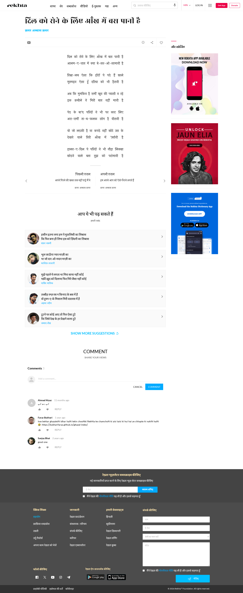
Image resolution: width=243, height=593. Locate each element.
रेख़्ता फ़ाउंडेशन (77, 516)
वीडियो (84, 6)
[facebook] (37, 577)
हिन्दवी (109, 516)
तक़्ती (35, 531)
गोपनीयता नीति (106, 496)
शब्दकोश (71, 6)
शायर (53, 6)
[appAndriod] (95, 577)
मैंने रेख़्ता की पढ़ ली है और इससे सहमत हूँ (113, 496)
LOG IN (199, 5)
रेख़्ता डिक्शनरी (113, 531)
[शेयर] (152, 42)
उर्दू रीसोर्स (38, 538)
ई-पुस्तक (96, 6)
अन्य (115, 6)
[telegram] (68, 577)
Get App (221, 5)
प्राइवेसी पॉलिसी (40, 588)
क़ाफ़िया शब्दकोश (41, 523)
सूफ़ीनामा (110, 523)
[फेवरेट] (161, 42)
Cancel (137, 386)
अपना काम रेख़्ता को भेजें (45, 545)
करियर (73, 538)
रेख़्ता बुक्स (111, 545)
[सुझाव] (143, 42)
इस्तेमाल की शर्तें (56, 588)
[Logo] (17, 6)
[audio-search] (174, 5)
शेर (61, 6)
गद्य (107, 6)
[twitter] (44, 577)
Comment (154, 386)
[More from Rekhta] (210, 5)
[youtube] (52, 577)
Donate (234, 5)
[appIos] (116, 577)
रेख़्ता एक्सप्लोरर (77, 545)
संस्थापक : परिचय (78, 523)
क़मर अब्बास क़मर (37, 30)
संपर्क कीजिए (76, 531)
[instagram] (60, 577)
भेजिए (196, 578)
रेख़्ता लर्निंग (111, 538)
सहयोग (36, 516)
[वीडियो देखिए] (29, 42)
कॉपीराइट (69, 588)
